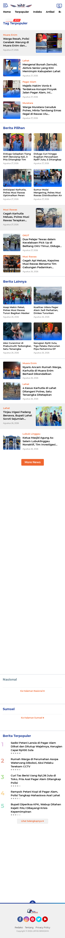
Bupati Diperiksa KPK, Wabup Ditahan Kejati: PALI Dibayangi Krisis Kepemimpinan (36, 808)
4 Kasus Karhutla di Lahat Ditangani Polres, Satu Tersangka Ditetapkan (39, 391)
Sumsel (9, 709)
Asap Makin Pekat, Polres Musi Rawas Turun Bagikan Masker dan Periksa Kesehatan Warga (16, 310)
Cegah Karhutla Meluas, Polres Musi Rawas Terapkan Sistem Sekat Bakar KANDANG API (16, 217)
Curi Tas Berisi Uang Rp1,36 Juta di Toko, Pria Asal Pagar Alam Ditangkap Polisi (36, 779)
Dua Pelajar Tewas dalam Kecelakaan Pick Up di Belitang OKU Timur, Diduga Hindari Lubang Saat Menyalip (42, 243)
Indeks (37, 11)
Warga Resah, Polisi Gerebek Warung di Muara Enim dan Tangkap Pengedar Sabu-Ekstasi (16, 42)
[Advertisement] (32, 503)
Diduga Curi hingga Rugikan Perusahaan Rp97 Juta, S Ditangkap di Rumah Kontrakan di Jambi (47, 156)
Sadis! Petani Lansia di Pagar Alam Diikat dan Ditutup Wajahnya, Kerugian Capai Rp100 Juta (36, 746)
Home (7, 11)
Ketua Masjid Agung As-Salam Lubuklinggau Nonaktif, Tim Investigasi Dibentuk (39, 441)
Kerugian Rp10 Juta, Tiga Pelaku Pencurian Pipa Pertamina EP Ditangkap (47, 346)
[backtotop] (32, 903)
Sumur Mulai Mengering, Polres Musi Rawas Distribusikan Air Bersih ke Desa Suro (48, 192)
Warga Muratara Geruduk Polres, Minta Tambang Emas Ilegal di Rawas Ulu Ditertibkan (42, 110)
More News (33, 462)
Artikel (50, 11)
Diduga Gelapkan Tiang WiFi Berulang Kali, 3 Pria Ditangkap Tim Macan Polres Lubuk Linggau (17, 156)
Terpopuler (22, 11)
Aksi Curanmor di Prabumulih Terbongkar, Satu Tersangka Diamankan (17, 346)
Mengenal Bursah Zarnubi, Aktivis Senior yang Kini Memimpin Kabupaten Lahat (41, 68)
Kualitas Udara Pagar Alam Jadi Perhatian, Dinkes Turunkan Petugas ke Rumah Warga (46, 310)
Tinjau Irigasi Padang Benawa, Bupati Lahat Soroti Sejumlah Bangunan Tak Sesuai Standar (17, 415)
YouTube (47, 923)
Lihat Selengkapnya (31, 821)
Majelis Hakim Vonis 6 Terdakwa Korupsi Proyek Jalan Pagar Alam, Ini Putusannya (40, 89)
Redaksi (19, 927)
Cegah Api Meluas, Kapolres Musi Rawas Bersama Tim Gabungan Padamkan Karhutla (41, 264)
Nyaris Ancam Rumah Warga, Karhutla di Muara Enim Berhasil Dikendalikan (42, 370)
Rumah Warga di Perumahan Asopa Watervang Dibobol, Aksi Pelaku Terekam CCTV (34, 762)
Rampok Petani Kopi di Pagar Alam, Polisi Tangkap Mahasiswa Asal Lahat (35, 793)
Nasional (10, 679)
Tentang (29, 927)
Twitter (40, 923)
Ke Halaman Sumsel (32, 717)
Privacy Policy (43, 927)
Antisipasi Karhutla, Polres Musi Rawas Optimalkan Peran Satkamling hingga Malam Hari (14, 192)
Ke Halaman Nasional (31, 691)
